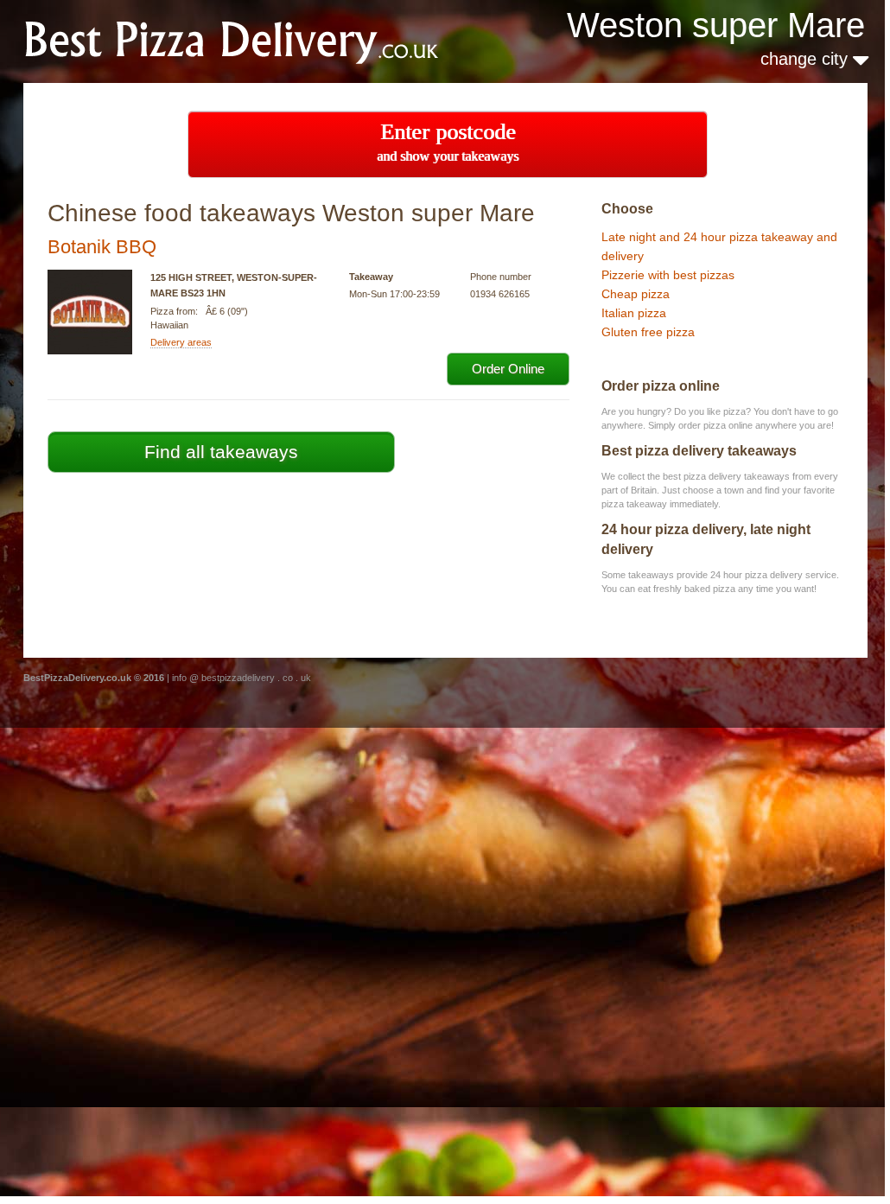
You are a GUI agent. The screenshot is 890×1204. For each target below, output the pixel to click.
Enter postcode (447, 141)
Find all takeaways (221, 452)
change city (806, 58)
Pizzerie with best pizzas (667, 275)
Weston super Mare (716, 25)
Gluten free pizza (648, 332)
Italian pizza (633, 313)
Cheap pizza (635, 294)
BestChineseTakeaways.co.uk (253, 40)
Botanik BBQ (102, 247)
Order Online (508, 368)
